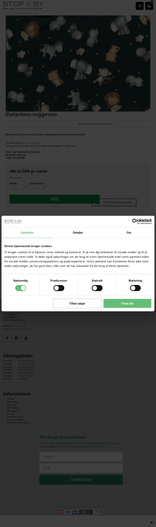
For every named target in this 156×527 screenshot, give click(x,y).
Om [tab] (129, 232)
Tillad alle (127, 303)
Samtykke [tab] (27, 232)
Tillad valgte (77, 303)
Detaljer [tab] (78, 232)
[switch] (58, 288)
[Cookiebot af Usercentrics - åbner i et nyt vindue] (135, 221)
